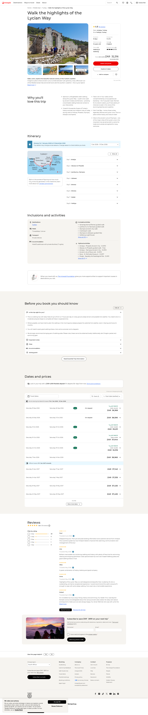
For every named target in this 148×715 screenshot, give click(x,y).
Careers (77, 674)
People (108, 671)
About (44, 3)
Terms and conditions (93, 383)
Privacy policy (78, 677)
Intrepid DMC (78, 671)
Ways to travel (29, 3)
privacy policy (92, 634)
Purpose (109, 662)
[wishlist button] (116, 74)
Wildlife (108, 677)
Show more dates (73, 504)
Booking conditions (64, 680)
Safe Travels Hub (63, 671)
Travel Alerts (62, 674)
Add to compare (104, 74)
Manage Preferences (57, 706)
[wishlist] (123, 3)
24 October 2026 (114, 59)
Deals (38, 3)
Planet (108, 674)
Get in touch (93, 664)
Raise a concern (94, 680)
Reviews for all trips (79, 610)
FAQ (91, 671)
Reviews (92, 674)
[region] (35, 705)
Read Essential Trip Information (74, 359)
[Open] (49, 526)
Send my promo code (76, 639)
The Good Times (79, 667)
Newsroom (93, 677)
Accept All (57, 702)
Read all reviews (65, 609)
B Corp (108, 664)
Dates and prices (105, 63)
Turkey (44, 8)
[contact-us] (131, 3)
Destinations (17, 3)
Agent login (62, 683)
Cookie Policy (18, 710)
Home (29, 8)
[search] (110, 3)
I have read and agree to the (83, 634)
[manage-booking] (127, 3)
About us (77, 664)
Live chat (92, 667)
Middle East (37, 8)
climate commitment (46, 183)
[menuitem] (6, 3)
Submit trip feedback (65, 667)
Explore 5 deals (106, 69)
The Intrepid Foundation (113, 667)
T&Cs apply (40, 672)
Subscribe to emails (39, 677)
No (52, 654)
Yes (46, 654)
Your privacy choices (82, 680)
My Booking (62, 664)
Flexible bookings (64, 677)
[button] (57, 43)
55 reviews (102, 27)
